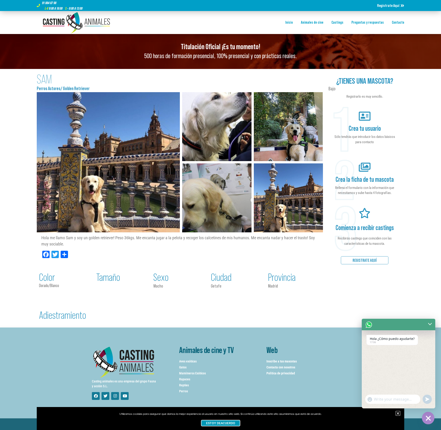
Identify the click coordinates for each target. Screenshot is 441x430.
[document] (220, 215)
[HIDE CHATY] (428, 418)
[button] (398, 413)
